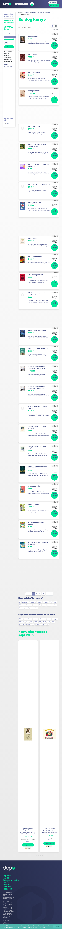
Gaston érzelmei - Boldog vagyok (37, 407)
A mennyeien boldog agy (37, 330)
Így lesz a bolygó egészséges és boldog (38, 543)
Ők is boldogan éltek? (36, 275)
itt (40, 621)
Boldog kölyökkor (34, 72)
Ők (40, 605)
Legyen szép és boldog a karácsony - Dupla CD (37, 387)
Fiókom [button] (53, 2)
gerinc (49, 605)
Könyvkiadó (28, 619)
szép (44, 605)
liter (31, 621)
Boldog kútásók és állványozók (39, 184)
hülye (54, 605)
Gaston (21, 608)
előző (27, 608)
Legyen (40, 602)
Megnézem (55, 45)
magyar (54, 619)
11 (43, 594)
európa (37, 624)
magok (36, 619)
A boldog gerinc (33, 504)
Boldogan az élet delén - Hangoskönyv (37, 145)
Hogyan (46, 602)
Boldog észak (33, 54)
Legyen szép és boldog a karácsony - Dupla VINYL (37, 367)
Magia (28, 624)
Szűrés (9, 47)
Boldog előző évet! (34, 203)
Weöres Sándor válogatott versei (28, 829)
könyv (21, 619)
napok (35, 605)
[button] (35, 855)
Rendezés (53, 29)
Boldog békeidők (34, 91)
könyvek (21, 621)
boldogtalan (28, 605)
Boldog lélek (32, 238)
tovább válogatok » (8, 65)
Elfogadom (57, 926)
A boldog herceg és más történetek (37, 294)
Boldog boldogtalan (35, 256)
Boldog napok (33, 36)
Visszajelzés (40, 4)
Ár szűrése (7, 34)
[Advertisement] (9, 91)
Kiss (47, 624)
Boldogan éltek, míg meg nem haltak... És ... (39, 165)
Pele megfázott (49, 828)
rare (53, 621)
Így (51, 602)
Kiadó (49, 619)
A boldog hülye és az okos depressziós (37, 467)
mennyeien (34, 608)
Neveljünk (33, 602)
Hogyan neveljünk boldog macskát (37, 427)
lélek (20, 605)
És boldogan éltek (34, 486)
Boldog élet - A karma (36, 126)
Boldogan (25, 602)
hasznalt (22, 624)
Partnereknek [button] (54, 5)
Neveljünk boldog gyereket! (38, 348)
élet (55, 602)
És (20, 602)
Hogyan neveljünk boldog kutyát (37, 447)
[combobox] (32, 3)
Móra (44, 621)
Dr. (33, 624)
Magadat (42, 619)
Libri (8, 123)
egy (49, 621)
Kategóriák (21, 4)
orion (36, 621)
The (27, 621)
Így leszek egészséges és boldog (37, 523)
